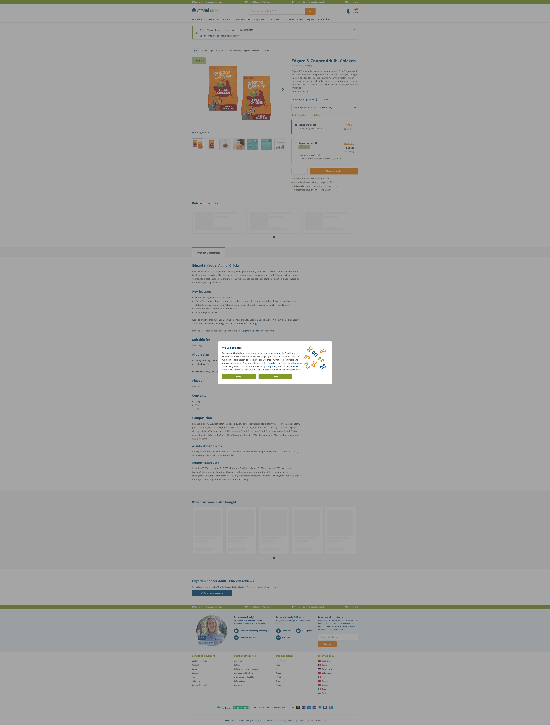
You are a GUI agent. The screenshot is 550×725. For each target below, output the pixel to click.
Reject (275, 376)
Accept (239, 376)
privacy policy (270, 366)
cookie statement (290, 366)
